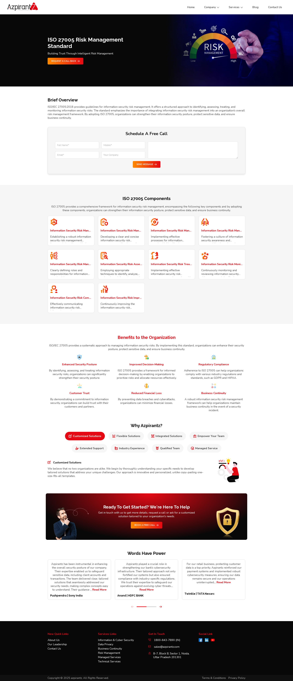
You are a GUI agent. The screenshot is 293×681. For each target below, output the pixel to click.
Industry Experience (132, 448)
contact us (275, 7)
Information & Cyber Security (116, 640)
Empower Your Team (211, 436)
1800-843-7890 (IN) (166, 640)
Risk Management (109, 653)
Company (210, 7)
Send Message (144, 164)
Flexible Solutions (128, 436)
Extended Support (92, 448)
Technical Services (109, 661)
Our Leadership (57, 644)
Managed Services (109, 657)
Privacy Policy (236, 678)
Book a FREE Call (144, 525)
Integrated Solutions (169, 436)
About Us (54, 640)
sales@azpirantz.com (166, 647)
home (191, 7)
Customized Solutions (87, 436)
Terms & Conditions (214, 678)
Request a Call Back (63, 61)
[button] (141, 606)
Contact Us (54, 648)
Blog (255, 7)
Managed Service (206, 448)
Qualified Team (170, 448)
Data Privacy (105, 644)
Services (234, 7)
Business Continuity (110, 648)
